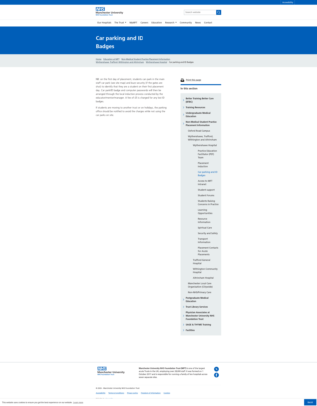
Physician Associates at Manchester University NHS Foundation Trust (200, 315)
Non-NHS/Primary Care (199, 292)
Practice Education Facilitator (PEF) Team (207, 154)
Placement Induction (203, 165)
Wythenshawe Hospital (205, 145)
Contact (208, 22)
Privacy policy (132, 393)
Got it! (310, 402)
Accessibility (287, 2)
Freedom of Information (151, 393)
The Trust (119, 22)
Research (169, 22)
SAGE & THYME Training (198, 324)
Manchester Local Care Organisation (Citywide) (200, 285)
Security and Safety (208, 233)
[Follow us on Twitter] (216, 369)
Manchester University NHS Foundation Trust (109, 11)
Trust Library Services (197, 306)
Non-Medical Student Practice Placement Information (201, 123)
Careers (144, 22)
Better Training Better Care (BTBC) (200, 100)
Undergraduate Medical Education (198, 115)
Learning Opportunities (205, 211)
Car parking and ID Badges (207, 174)
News (198, 22)
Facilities (190, 330)
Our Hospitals (104, 22)
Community (186, 22)
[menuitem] (104, 23)
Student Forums (206, 195)
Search (218, 12)
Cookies (167, 393)
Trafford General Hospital (201, 262)
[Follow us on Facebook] (216, 375)
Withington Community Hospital (205, 270)
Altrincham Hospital (203, 277)
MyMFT (133, 22)
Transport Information (204, 240)
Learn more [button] (78, 402)
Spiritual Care (205, 227)
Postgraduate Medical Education (197, 299)
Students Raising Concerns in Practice (208, 203)
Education (156, 22)
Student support (206, 189)
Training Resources (195, 107)
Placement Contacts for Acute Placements (208, 251)
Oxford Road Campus (199, 130)
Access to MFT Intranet (205, 182)
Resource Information (204, 220)
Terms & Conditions (116, 393)
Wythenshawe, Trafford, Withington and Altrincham (202, 138)
